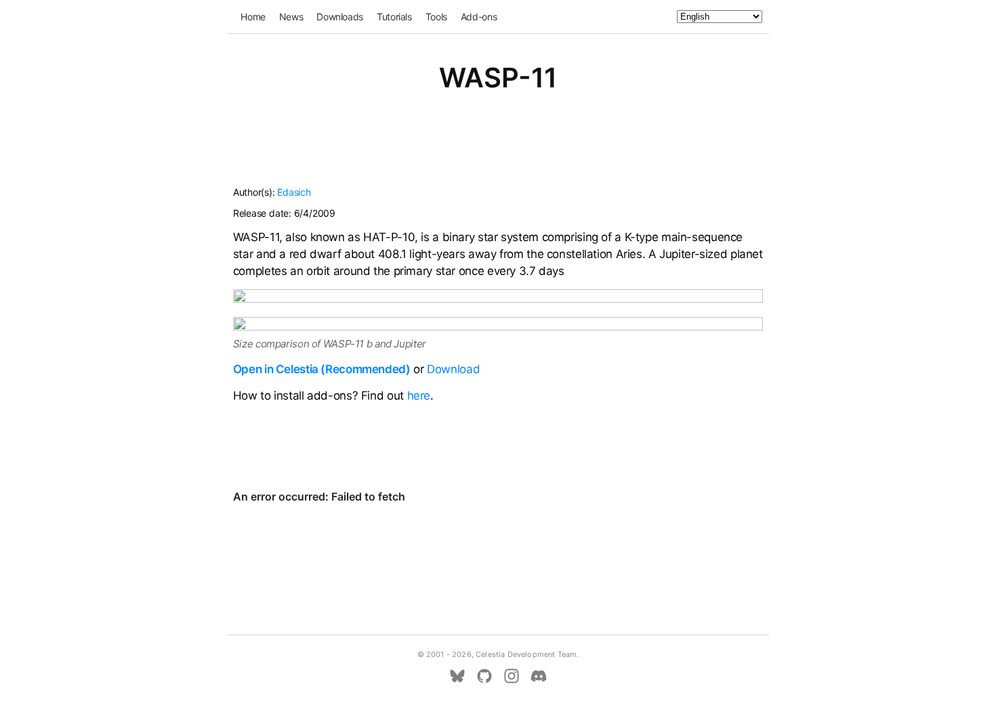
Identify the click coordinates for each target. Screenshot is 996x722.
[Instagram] (511, 676)
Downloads (339, 16)
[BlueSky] (457, 676)
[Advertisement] (498, 147)
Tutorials (394, 16)
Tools (436, 16)
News (291, 16)
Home (253, 16)
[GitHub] (484, 676)
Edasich (293, 192)
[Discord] (539, 676)
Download (453, 369)
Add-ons (479, 16)
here (419, 395)
